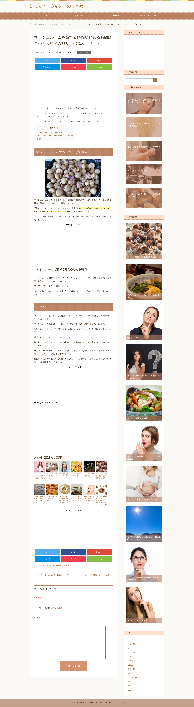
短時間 (58, 565)
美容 (63, 565)
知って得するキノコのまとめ (56, 6)
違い (129, 690)
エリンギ (131, 673)
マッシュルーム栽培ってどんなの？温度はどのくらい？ (101, 477)
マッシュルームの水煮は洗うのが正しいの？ (51, 476)
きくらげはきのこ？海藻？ (138, 620)
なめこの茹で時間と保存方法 (89, 475)
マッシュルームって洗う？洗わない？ (51, 498)
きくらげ (131, 644)
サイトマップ (80, 16)
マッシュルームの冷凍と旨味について (52, 575)
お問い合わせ (113, 16)
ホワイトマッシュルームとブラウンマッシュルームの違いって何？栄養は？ (39, 500)
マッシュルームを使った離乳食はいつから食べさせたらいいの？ (89, 499)
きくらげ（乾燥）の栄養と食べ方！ (141, 418)
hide (55, 128)
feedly (100, 67)
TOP (45, 24)
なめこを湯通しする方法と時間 (76, 475)
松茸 (129, 681)
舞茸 (129, 685)
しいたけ (131, 652)
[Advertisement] (73, 87)
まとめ (38, 139)
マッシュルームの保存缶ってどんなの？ (93, 575)
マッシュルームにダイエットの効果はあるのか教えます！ (39, 477)
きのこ (130, 648)
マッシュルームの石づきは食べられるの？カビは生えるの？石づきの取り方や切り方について (101, 501)
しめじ (130, 656)
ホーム (46, 16)
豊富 (68, 565)
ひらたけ (131, 669)
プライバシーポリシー (148, 16)
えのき (130, 640)
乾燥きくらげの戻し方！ (137, 338)
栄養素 (51, 565)
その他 (130, 661)
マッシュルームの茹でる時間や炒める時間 (55, 136)
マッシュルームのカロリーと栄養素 (49, 132)
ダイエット (43, 565)
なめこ (130, 665)
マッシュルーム (83, 52)
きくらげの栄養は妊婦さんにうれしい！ (143, 499)
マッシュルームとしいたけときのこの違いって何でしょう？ (76, 499)
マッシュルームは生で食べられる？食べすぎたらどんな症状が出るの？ (64, 499)
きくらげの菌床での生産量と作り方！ (142, 257)
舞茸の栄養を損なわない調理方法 (64, 475)
